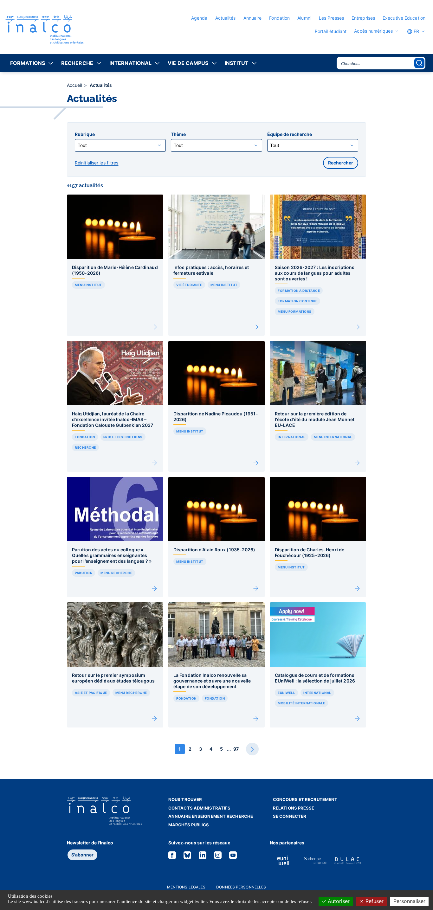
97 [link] (236, 749)
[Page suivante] (252, 749)
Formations (27, 63)
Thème (178, 134)
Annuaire (252, 18)
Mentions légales (186, 887)
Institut (237, 63)
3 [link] (200, 749)
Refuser (374, 901)
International (130, 63)
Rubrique (85, 134)
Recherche (77, 63)
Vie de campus (188, 63)
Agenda (199, 18)
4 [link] (211, 749)
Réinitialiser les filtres (97, 162)
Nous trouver (185, 799)
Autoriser (338, 901)
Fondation (279, 18)
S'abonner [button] (82, 854)
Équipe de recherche (289, 134)
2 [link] (190, 749)
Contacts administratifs (199, 808)
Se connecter (289, 816)
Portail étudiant (331, 31)
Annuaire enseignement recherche (210, 816)
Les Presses (331, 18)
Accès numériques (373, 31)
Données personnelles (241, 887)
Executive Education (404, 18)
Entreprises (363, 18)
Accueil (75, 85)
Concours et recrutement (305, 799)
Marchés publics (188, 824)
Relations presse (293, 808)
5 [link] (221, 749)
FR (415, 31)
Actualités (225, 18)
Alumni (304, 18)
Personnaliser (409, 901)
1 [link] (179, 749)
